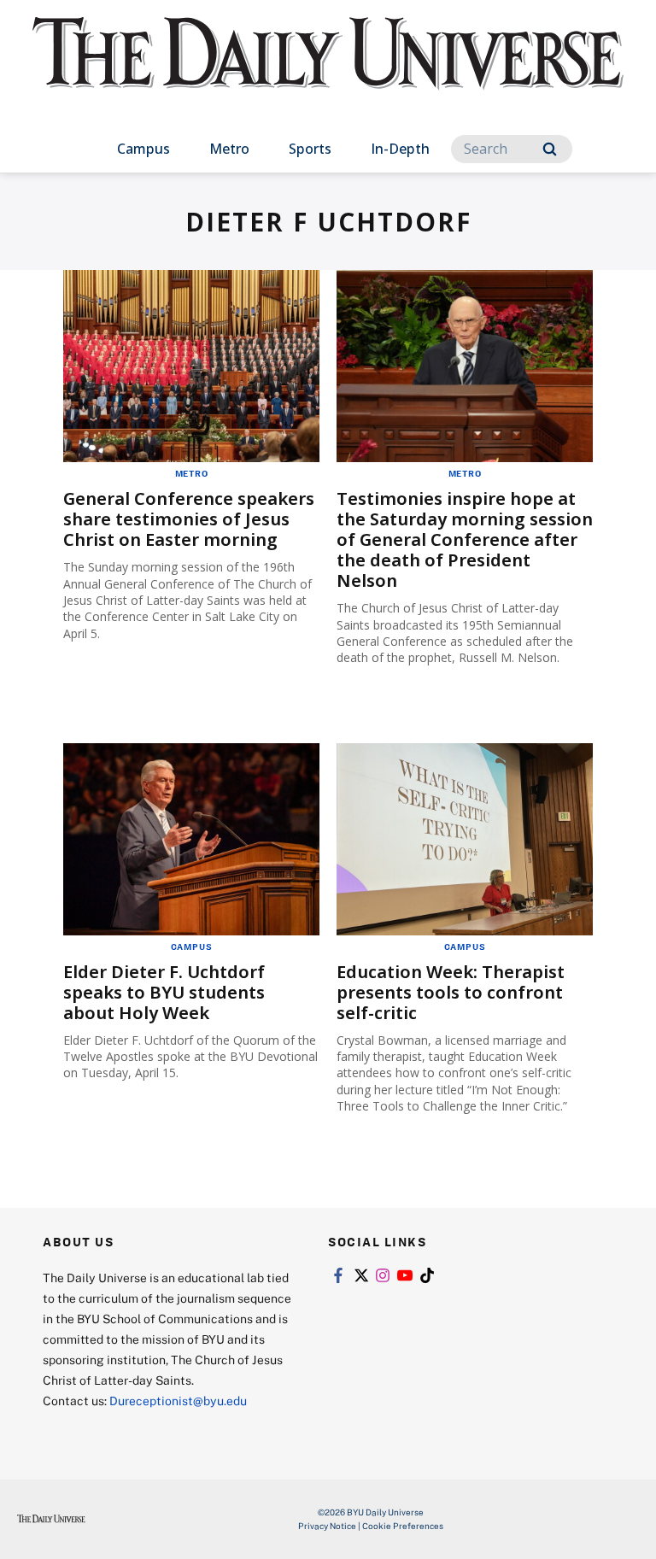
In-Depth (400, 148)
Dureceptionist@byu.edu (178, 1400)
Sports (310, 148)
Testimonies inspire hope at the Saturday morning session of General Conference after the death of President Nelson (465, 539)
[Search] (550, 149)
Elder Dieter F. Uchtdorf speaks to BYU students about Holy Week (164, 992)
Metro (229, 148)
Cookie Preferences (402, 1526)
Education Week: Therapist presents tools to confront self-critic (451, 992)
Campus (143, 148)
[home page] (327, 68)
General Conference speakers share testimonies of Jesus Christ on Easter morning (188, 519)
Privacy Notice (327, 1526)
